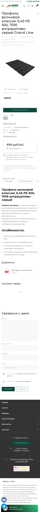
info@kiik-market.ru (22, 451)
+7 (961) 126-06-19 (32, 1)
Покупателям (8, 419)
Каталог (5, 430)
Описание (8, 181)
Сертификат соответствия (21, 270)
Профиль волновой (21, 127)
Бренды (5, 413)
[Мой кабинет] (32, 6)
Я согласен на (21, 375)
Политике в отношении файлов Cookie (17, 502)
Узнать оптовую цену (20, 110)
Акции (5, 402)
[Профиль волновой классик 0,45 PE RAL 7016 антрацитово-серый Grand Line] (20, 68)
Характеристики (25, 181)
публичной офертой (23, 381)
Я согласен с (19, 381)
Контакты (6, 424)
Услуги (5, 408)
